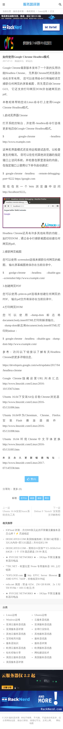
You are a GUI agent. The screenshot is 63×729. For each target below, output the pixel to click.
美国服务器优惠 (43, 657)
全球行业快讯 (41, 629)
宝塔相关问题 (13, 638)
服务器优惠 (40, 638)
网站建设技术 (41, 652)
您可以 (24, 498)
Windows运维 (13, 619)
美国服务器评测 (14, 662)
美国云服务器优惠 (16, 657)
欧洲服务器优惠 (43, 648)
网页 (47, 498)
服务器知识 (12, 643)
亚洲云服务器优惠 (16, 624)
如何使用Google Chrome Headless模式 (26, 56)
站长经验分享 (13, 652)
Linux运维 (42, 11)
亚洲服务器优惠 (43, 624)
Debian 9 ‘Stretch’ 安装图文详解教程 (47, 513)
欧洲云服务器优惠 (16, 648)
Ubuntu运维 (40, 615)
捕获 (39, 498)
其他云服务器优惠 (16, 634)
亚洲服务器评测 (14, 629)
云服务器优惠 (41, 619)
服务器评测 (31, 4)
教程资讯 (31, 11)
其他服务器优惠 (43, 634)
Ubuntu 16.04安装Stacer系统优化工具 (16, 513)
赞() (33, 479)
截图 (32, 498)
